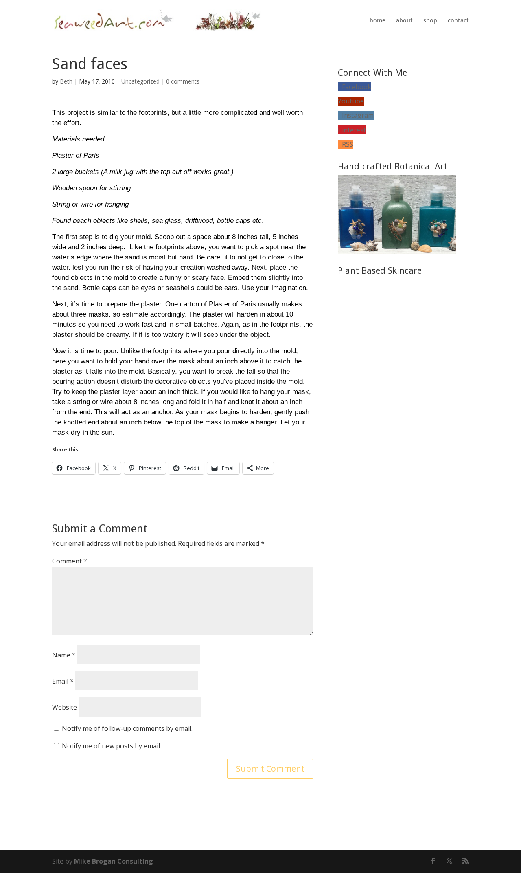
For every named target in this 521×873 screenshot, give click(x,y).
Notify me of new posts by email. (111, 745)
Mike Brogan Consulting (113, 861)
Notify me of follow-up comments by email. (127, 728)
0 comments (182, 81)
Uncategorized (140, 81)
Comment (69, 560)
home (377, 21)
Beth (66, 81)
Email (63, 681)
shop (430, 21)
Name (64, 655)
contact (458, 21)
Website (64, 707)
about (404, 21)
